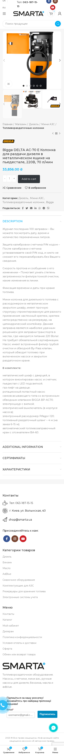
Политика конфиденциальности (22, 637)
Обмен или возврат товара (19, 654)
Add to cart (29, 179)
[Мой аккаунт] (59, 13)
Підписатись (47, 714)
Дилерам (8, 631)
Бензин (7, 562)
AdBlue (7, 573)
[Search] (58, 24)
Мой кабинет (11, 625)
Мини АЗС (48, 124)
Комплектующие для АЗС (18, 585)
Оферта (7, 648)
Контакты (8, 613)
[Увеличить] (8, 84)
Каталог (7, 619)
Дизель (34, 124)
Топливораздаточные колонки (23, 128)
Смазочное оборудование (19, 579)
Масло (7, 568)
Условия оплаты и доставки (19, 642)
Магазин (20, 124)
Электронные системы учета (20, 597)
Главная (7, 124)
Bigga (50, 202)
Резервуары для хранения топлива (24, 591)
